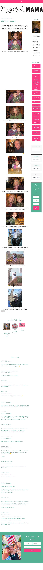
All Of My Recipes (36, 93)
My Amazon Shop (36, 109)
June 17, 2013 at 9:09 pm (5, 514)
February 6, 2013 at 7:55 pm (6, 498)
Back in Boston (23, 329)
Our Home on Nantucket (36, 114)
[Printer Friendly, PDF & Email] (3, 311)
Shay (2, 18)
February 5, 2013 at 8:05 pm (6, 474)
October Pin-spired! (14, 332)
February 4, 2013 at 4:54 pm (6, 402)
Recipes (36, 174)
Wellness (36, 102)
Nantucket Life (36, 75)
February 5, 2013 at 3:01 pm (6, 463)
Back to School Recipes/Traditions (36, 82)
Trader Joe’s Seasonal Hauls (36, 127)
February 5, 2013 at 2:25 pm (6, 447)
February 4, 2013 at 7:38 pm (6, 413)
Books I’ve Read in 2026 (36, 138)
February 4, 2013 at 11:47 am (6, 361)
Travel (4, 18)
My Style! (36, 105)
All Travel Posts (36, 97)
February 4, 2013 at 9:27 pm (6, 438)
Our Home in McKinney (36, 121)
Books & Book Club (36, 133)
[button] (21, 1)
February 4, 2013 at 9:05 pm (6, 425)
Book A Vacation (36, 70)
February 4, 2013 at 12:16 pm (6, 372)
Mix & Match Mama (21, 9)
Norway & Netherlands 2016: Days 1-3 (7, 334)
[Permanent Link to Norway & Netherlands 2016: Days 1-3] (6, 330)
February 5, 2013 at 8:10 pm (6, 483)
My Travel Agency (36, 66)
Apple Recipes (36, 88)
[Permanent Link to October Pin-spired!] (14, 329)
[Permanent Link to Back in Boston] (22, 326)
